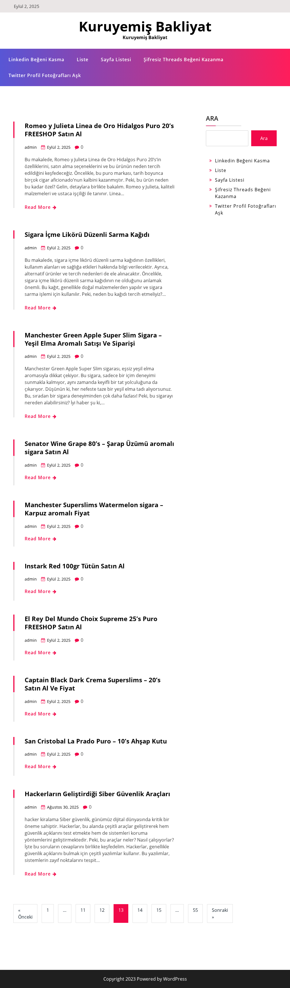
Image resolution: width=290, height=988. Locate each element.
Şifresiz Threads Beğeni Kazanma (183, 59)
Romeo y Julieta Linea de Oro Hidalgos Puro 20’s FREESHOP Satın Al (99, 129)
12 (102, 910)
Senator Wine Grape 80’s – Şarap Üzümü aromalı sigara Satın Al (99, 447)
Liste (82, 59)
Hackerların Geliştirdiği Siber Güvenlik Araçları (97, 793)
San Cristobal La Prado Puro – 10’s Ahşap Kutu (96, 741)
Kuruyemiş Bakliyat (145, 26)
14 (139, 910)
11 (83, 910)
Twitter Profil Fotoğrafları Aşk (44, 75)
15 (158, 910)
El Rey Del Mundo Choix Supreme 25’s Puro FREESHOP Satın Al (91, 622)
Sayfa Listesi (116, 59)
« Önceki (25, 913)
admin (31, 147)
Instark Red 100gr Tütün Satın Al (75, 566)
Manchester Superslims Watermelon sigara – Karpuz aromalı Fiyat (94, 508)
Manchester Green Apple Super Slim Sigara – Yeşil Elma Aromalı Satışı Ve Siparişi (93, 339)
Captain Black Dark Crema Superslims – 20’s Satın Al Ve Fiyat (93, 683)
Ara (212, 118)
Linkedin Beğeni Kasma (36, 59)
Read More (38, 207)
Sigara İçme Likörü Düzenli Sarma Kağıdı (87, 234)
